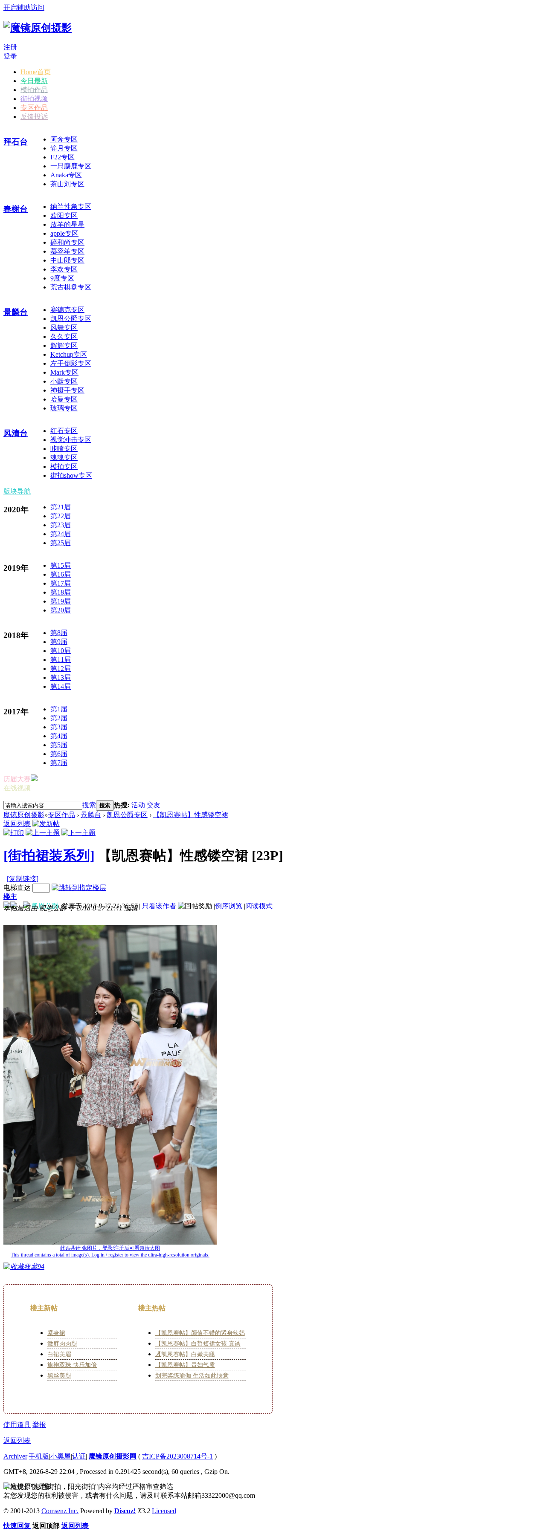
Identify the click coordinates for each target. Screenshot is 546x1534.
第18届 (60, 592)
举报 (39, 1424)
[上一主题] (43, 832)
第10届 (60, 650)
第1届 (58, 709)
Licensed (164, 1510)
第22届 (60, 516)
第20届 (60, 610)
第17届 (60, 583)
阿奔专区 (64, 139)
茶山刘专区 (67, 184)
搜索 (89, 805)
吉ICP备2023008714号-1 (177, 1456)
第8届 (58, 632)
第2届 (58, 718)
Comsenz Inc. (59, 1510)
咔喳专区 (64, 448)
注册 (10, 47)
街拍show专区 (71, 475)
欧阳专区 (64, 215)
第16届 (60, 574)
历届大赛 (17, 779)
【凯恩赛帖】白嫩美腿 (185, 1354)
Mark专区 (64, 372)
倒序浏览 (228, 906)
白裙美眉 (59, 1354)
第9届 (58, 641)
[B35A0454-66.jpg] (110, 1085)
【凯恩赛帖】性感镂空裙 (190, 814)
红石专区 (64, 430)
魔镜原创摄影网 (112, 1456)
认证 (79, 1456)
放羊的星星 (67, 224)
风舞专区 (64, 327)
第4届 (58, 736)
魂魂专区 (64, 457)
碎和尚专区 (67, 242)
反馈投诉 (34, 116)
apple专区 (64, 233)
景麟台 (15, 312)
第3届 (58, 727)
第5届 (58, 744)
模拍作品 (34, 89)
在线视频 (17, 788)
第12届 (60, 668)
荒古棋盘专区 (70, 287)
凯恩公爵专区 (70, 318)
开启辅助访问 (23, 7)
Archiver (15, 1456)
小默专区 (64, 381)
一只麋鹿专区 (70, 166)
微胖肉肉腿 (62, 1343)
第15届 (60, 565)
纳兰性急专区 (70, 206)
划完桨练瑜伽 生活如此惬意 (192, 1375)
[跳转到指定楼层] (79, 887)
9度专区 (62, 278)
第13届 (60, 677)
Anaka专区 (66, 175)
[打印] (13, 832)
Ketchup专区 (68, 354)
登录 (10, 56)
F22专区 (62, 157)
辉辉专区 (64, 345)
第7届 (58, 762)
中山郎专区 (67, 260)
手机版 (39, 1456)
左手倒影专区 (70, 363)
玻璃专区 (64, 408)
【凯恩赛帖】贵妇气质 (185, 1365)
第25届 (60, 542)
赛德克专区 (67, 309)
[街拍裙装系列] (49, 855)
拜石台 (15, 141)
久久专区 (64, 336)
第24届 (60, 533)
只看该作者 (159, 906)
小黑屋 (60, 1456)
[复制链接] (22, 878)
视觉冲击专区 (70, 439)
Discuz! (125, 1510)
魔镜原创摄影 (23, 814)
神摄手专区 (67, 390)
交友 (153, 805)
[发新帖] (46, 823)
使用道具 (17, 1424)
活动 (138, 805)
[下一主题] (78, 832)
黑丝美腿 (59, 1375)
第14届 (60, 686)
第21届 (60, 507)
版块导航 (17, 491)
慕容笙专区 (67, 251)
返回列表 (17, 823)
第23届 (60, 525)
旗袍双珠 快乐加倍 (72, 1365)
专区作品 (34, 107)
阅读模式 (259, 906)
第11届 (60, 659)
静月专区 (64, 148)
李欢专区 (64, 269)
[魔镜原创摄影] (37, 27)
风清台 (15, 433)
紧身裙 (56, 1333)
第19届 (60, 601)
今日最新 (34, 80)
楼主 (10, 896)
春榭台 (15, 209)
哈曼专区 (64, 399)
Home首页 (35, 71)
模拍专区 (64, 466)
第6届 (58, 753)
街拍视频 (34, 98)
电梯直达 (17, 887)
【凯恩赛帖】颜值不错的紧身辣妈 (200, 1333)
